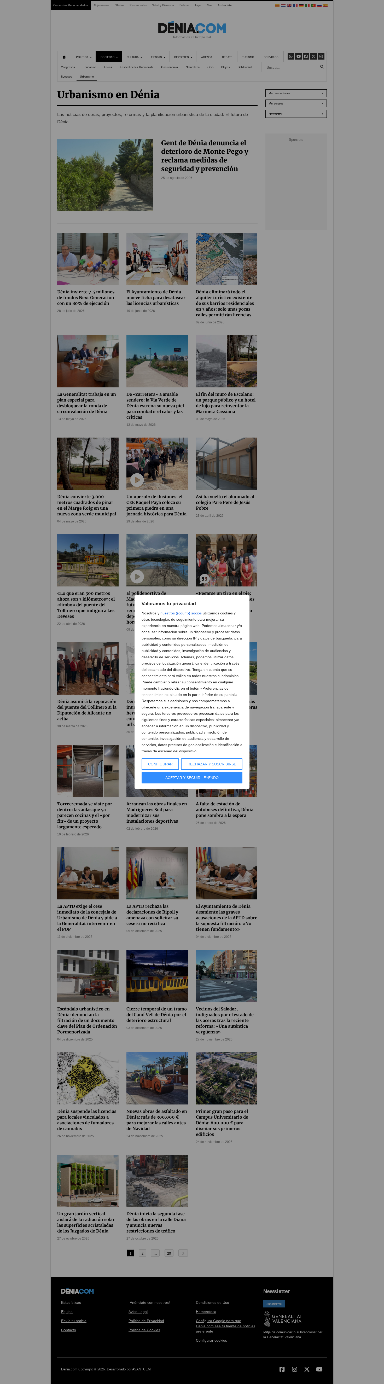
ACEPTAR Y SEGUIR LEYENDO (192, 778)
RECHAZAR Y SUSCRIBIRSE (212, 764)
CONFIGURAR (160, 764)
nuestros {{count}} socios (181, 613)
